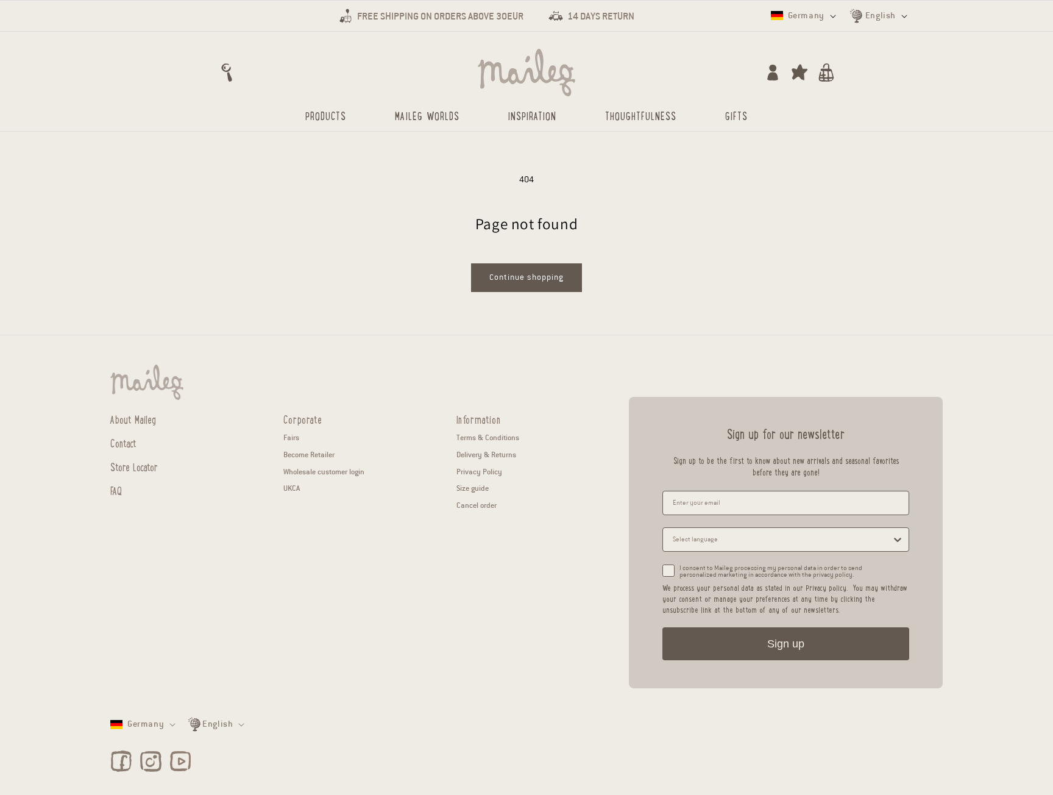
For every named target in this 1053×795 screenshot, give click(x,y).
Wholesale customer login (323, 472)
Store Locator (134, 466)
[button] (226, 72)
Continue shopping (526, 277)
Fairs (291, 437)
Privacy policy (826, 587)
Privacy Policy (479, 472)
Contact (123, 443)
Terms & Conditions (487, 437)
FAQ (116, 490)
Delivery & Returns (486, 454)
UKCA (291, 488)
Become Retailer (309, 454)
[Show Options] (898, 539)
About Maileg (133, 419)
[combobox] (782, 539)
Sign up (785, 644)
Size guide (472, 488)
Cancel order (476, 505)
